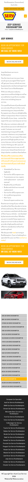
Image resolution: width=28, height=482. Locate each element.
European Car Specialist (14, 399)
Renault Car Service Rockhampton (11, 357)
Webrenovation (17, 479)
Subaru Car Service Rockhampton (11, 345)
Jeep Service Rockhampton (9, 379)
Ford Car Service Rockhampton (10, 330)
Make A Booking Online (14, 9)
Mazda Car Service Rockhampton (11, 371)
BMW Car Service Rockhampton (10, 319)
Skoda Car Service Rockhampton (11, 349)
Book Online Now (14, 62)
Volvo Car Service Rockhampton (10, 334)
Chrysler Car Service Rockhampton (11, 386)
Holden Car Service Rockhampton (11, 383)
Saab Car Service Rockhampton (10, 353)
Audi (14, 232)
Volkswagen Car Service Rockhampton (12, 338)
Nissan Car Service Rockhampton (11, 368)
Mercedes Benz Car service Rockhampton (13, 327)
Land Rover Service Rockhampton (11, 375)
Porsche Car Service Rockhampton (11, 360)
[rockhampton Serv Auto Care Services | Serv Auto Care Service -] (9, 16)
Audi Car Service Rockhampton (10, 316)
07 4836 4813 (15, 50)
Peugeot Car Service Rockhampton (11, 364)
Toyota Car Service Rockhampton (11, 342)
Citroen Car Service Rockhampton (11, 323)
